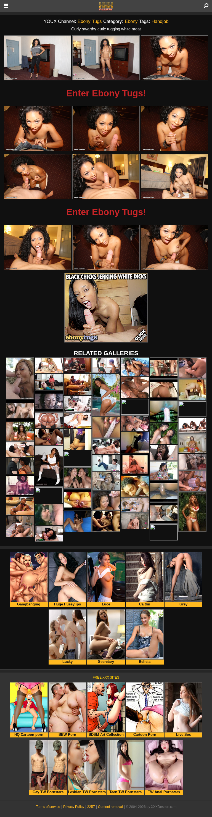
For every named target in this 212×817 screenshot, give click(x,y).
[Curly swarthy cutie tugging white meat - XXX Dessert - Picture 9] (174, 176)
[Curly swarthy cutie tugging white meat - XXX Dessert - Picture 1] (37, 57)
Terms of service (48, 807)
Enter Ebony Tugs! (106, 93)
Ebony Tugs (90, 21)
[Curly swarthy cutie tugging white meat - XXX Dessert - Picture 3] (174, 57)
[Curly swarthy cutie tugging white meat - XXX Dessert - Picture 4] (37, 128)
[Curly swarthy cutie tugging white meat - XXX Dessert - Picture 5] (106, 128)
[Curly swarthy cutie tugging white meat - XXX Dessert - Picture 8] (106, 176)
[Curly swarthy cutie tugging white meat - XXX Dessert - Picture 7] (37, 176)
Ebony (131, 21)
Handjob (160, 21)
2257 (91, 807)
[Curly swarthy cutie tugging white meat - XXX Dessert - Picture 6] (174, 128)
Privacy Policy (73, 807)
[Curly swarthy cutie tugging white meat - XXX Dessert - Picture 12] (174, 247)
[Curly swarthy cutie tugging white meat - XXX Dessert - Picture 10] (37, 247)
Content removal (110, 807)
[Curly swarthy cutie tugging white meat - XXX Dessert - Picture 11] (106, 247)
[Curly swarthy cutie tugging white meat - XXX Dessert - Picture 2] (106, 57)
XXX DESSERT (106, 6)
